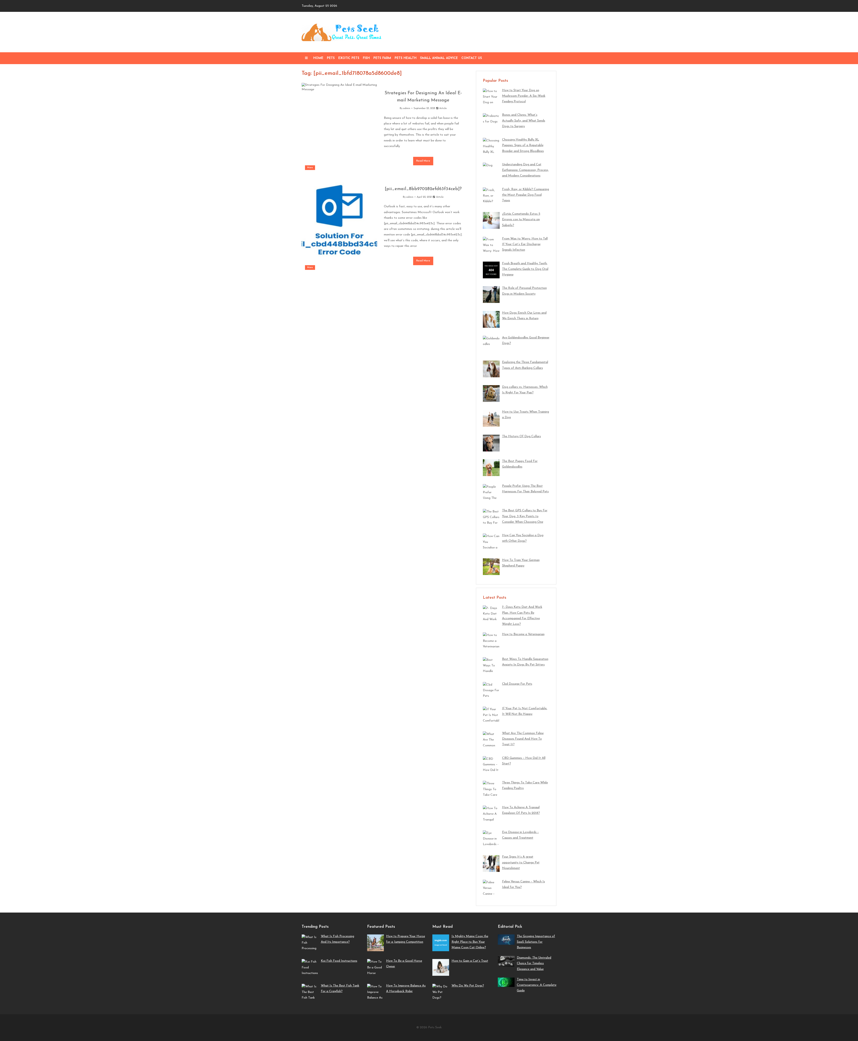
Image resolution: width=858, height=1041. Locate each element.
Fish (366, 58)
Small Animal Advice (439, 58)
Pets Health (405, 58)
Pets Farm (382, 58)
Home (318, 58)
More (310, 167)
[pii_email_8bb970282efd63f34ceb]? (423, 189)
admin (406, 108)
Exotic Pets (348, 58)
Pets (331, 58)
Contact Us (471, 58)
